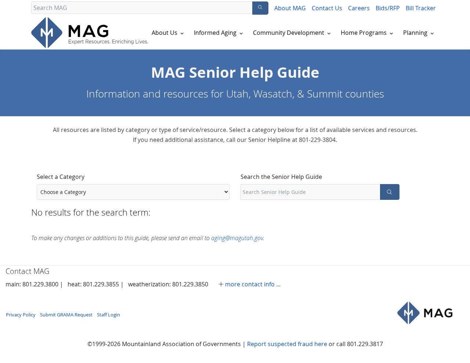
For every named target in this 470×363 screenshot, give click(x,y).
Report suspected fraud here (287, 344)
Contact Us (327, 8)
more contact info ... (253, 284)
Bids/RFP (388, 8)
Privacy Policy (21, 315)
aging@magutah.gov (237, 238)
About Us (164, 33)
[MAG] (424, 313)
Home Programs (364, 33)
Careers (359, 8)
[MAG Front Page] (91, 33)
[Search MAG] (260, 8)
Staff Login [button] (108, 315)
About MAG (290, 8)
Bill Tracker (421, 8)
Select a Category (60, 177)
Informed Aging (215, 33)
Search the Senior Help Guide (281, 177)
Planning (415, 33)
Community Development (288, 33)
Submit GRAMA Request (66, 315)
